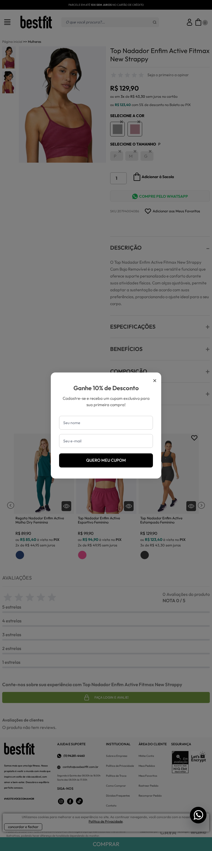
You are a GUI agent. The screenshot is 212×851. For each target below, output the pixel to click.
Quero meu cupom (106, 460)
